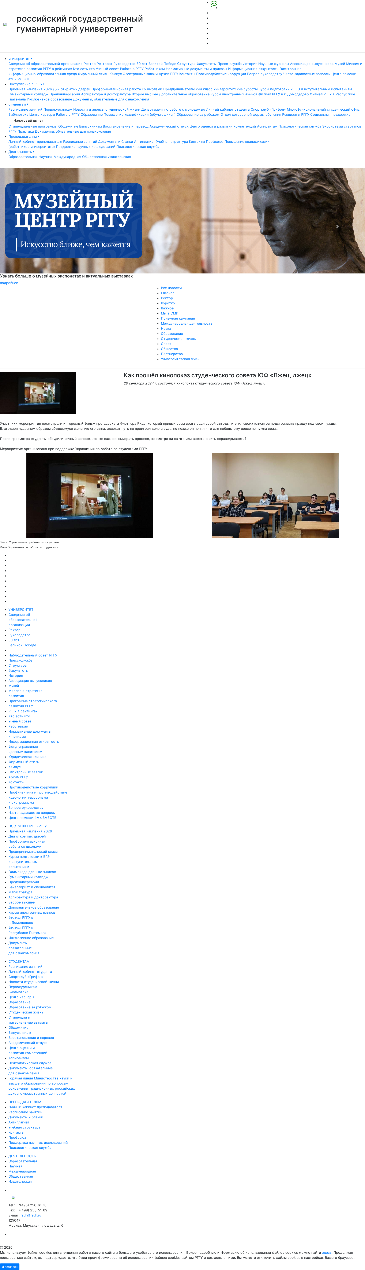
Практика (26, 131)
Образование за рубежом (198, 114)
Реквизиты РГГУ (295, 114)
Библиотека (18, 114)
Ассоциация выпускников (312, 64)
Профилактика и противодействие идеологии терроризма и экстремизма (37, 797)
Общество (169, 349)
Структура (186, 64)
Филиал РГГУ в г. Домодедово (283, 94)
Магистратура (20, 892)
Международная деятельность (186, 323)
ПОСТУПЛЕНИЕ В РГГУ (27, 826)
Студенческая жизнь (178, 338)
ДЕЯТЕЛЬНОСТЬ (22, 1156)
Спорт (166, 344)
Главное (167, 293)
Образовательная (23, 157)
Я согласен (10, 1267)
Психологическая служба (299, 126)
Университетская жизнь (181, 359)
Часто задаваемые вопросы (306, 74)
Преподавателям (23, 136)
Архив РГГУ (168, 74)
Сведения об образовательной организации (45, 64)
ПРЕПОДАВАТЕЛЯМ (24, 1102)
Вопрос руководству (264, 74)
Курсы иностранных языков (234, 94)
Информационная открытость (253, 69)
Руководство (124, 64)
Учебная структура (172, 141)
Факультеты (206, 64)
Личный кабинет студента (228, 109)
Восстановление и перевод (125, 126)
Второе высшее (145, 94)
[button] (27, 226)
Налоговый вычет (28, 120)
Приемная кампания (178, 318)
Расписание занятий (25, 109)
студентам (17, 104)
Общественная (94, 157)
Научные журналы (273, 64)
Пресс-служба (230, 64)
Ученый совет (107, 69)
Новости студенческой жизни (33, 982)
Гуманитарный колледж (28, 94)
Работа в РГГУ (132, 69)
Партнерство (172, 354)
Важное (167, 308)
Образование (92, 114)
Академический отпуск (169, 126)
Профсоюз (214, 141)
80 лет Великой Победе (156, 64)
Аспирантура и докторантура (106, 94)
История (250, 64)
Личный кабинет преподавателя (35, 141)
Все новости (171, 288)
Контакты (187, 74)
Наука (166, 328)
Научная (46, 157)
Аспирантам (267, 126)
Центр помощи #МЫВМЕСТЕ (32, 818)
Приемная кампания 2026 (30, 89)
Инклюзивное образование (49, 99)
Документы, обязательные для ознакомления (111, 99)
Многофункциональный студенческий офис (323, 109)
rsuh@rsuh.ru (30, 1215)
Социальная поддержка (330, 114)
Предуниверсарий (64, 94)
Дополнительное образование (184, 94)
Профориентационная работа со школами (126, 89)
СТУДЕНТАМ (19, 961)
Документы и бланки (115, 141)
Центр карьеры (42, 114)
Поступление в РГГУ (26, 84)
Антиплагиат (144, 141)
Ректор (90, 64)
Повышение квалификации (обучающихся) (140, 114)
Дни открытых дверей (71, 89)
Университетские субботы (236, 89)
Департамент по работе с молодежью (173, 109)
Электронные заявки (140, 74)
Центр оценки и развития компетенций (223, 126)
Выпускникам (90, 126)
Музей (340, 64)
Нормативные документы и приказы (196, 69)
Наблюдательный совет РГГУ (32, 655)
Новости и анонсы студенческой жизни (106, 109)
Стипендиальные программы (32, 126)
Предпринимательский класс (187, 89)
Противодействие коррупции (221, 74)
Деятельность (20, 152)
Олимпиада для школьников (32, 872)
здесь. (327, 1252)
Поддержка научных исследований (85, 146)
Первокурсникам (58, 109)
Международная (67, 157)
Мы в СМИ (169, 313)
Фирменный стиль (93, 74)
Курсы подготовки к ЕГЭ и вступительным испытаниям (305, 89)
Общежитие (68, 126)
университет (19, 58)
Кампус (116, 74)
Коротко (168, 303)
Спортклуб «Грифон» (268, 109)
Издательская (119, 157)
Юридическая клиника (27, 757)
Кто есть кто (84, 69)
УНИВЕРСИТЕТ (20, 609)
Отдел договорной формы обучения (251, 114)
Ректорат (104, 64)
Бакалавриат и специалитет (32, 887)
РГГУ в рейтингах (57, 69)
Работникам (155, 69)
